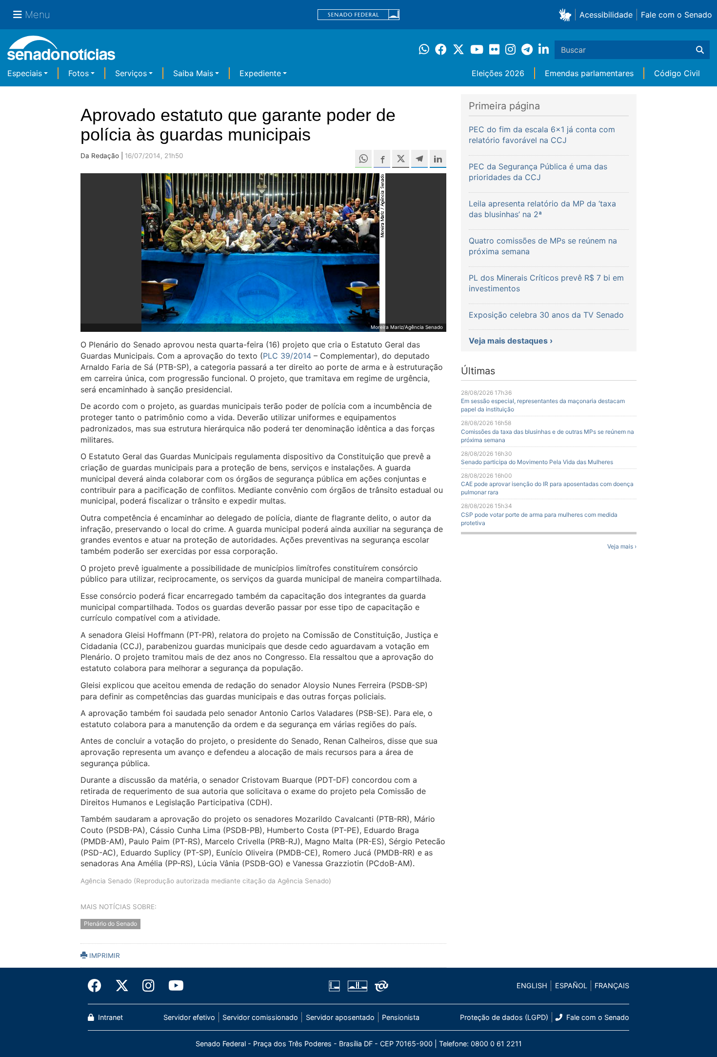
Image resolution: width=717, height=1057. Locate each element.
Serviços (131, 73)
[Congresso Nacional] (357, 985)
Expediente (260, 73)
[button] (567, 14)
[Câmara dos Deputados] (334, 985)
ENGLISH (532, 985)
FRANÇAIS (612, 985)
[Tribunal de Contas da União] (381, 985)
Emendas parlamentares (589, 73)
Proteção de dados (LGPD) (504, 1017)
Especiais (24, 73)
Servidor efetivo (189, 1017)
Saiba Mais (193, 73)
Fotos (78, 73)
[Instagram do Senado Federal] (148, 986)
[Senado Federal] (358, 14)
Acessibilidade (606, 15)
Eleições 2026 (498, 73)
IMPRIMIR (103, 955)
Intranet (109, 1017)
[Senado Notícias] (61, 51)
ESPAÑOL (571, 985)
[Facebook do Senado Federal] (98, 986)
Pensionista (400, 1017)
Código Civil (677, 73)
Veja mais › (622, 546)
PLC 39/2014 (287, 356)
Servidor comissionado (260, 1017)
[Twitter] (122, 986)
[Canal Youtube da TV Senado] (172, 986)
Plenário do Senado (110, 923)
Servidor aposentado (340, 1017)
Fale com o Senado (676, 15)
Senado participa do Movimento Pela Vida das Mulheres (537, 462)
